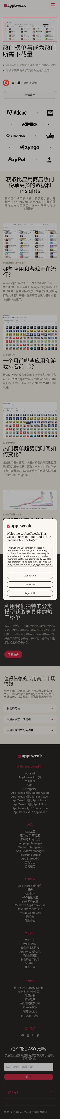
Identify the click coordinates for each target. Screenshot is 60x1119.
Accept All (30, 575)
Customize (30, 584)
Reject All (30, 593)
